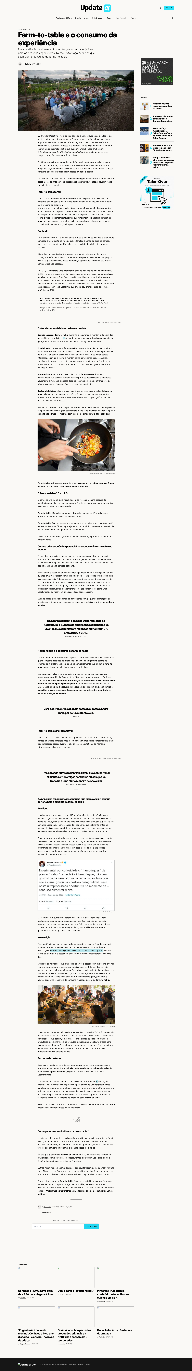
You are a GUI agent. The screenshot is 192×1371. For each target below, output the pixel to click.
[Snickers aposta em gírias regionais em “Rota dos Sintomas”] (144, 148)
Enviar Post (72, 1364)
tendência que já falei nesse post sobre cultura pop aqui (76, 950)
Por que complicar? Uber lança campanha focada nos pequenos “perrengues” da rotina (163, 162)
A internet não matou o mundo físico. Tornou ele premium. (163, 118)
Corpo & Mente (24, 29)
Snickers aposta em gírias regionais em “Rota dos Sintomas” (162, 147)
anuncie (169, 8)
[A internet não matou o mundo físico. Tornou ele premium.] (144, 119)
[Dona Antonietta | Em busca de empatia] (115, 1316)
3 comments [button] (46, 1212)
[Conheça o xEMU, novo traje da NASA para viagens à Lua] (36, 1277)
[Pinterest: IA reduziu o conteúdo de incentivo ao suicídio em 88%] (115, 1277)
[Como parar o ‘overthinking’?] (76, 1277)
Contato (87, 1364)
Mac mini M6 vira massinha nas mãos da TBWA (162, 106)
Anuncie (80, 1364)
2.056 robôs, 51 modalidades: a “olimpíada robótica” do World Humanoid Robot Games (163, 133)
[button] (161, 7)
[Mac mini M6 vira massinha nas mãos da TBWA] (144, 106)
